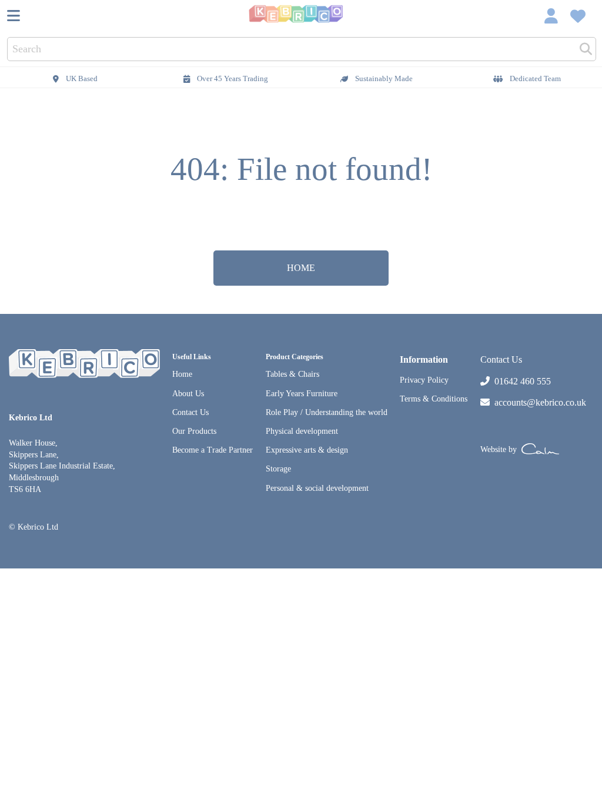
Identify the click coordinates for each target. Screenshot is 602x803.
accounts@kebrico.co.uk (540, 402)
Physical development (302, 431)
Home (182, 374)
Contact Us (190, 412)
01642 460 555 (522, 381)
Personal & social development (317, 488)
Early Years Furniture (301, 393)
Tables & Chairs (292, 374)
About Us (188, 393)
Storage (278, 468)
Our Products (194, 431)
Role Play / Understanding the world (326, 412)
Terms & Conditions (433, 398)
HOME (301, 268)
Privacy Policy (424, 380)
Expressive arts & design (307, 450)
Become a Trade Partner (212, 450)
